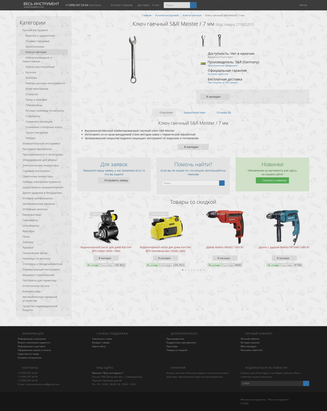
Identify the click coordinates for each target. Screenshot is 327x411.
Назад (163, 180)
